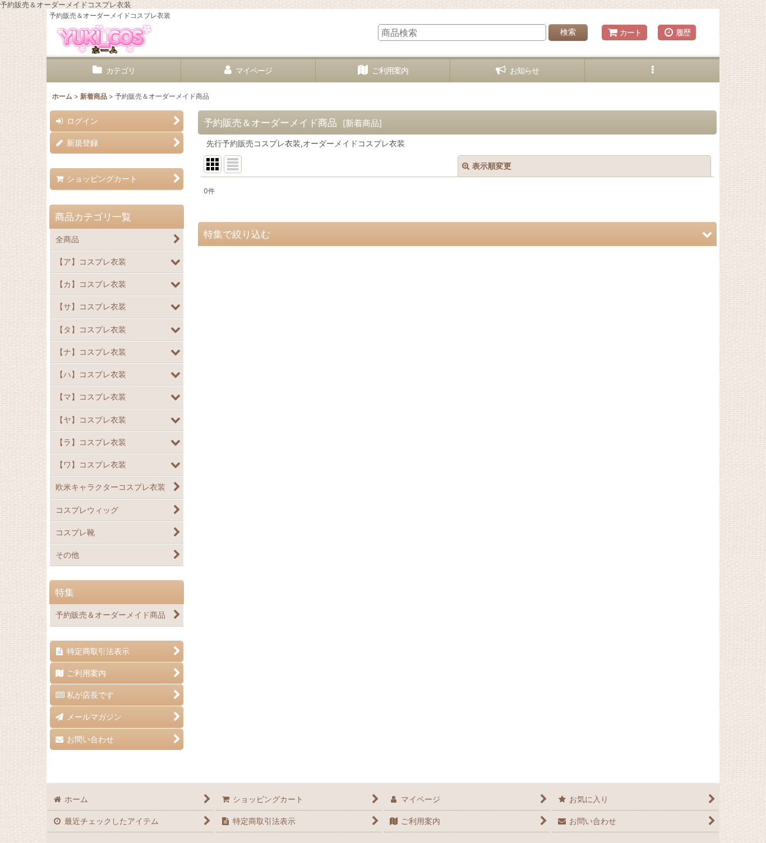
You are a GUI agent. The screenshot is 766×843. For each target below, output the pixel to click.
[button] (652, 70)
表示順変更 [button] (491, 165)
